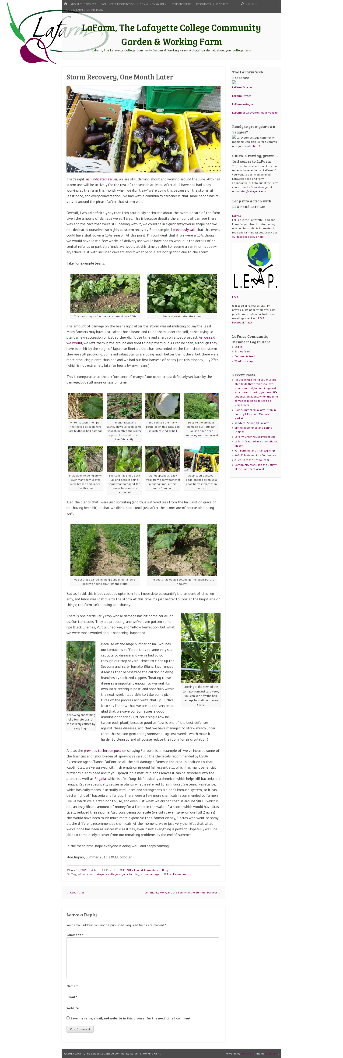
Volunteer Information (118, 4)
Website (72, 1008)
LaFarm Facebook (243, 87)
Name (71, 986)
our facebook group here (248, 236)
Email (71, 997)
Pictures (222, 4)
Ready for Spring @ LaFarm (251, 423)
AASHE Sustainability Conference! (255, 455)
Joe (96, 870)
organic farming (129, 874)
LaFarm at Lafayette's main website (255, 112)
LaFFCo (236, 215)
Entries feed (242, 351)
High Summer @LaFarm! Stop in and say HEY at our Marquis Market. (255, 414)
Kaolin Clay (75, 892)
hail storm (87, 874)
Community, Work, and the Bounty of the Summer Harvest (182, 892)
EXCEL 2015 (126, 870)
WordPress (247, 1053)
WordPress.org (243, 361)
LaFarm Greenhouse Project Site (255, 436)
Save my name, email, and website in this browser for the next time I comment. (130, 1018)
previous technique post (102, 750)
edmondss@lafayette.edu (249, 191)
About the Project (83, 4)
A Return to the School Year (251, 460)
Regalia (100, 778)
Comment (74, 935)
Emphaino (271, 1053)
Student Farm (181, 4)
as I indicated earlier (101, 179)
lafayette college (107, 874)
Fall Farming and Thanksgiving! (254, 450)
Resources (203, 4)
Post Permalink (176, 874)
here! (256, 146)
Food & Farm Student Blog (84, 9)
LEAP (235, 297)
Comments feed (244, 356)
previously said (184, 229)
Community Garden (153, 4)
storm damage (149, 874)
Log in (238, 346)
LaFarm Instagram (244, 104)
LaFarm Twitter (241, 95)
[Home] (65, 4)
